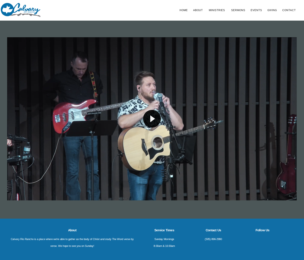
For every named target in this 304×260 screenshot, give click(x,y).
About (198, 10)
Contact (289, 10)
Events (256, 10)
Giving (272, 10)
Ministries (217, 10)
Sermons (238, 10)
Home (184, 10)
